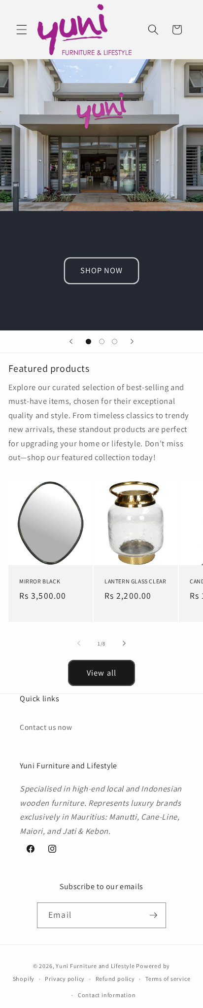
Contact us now (46, 727)
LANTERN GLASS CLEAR (135, 581)
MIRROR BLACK (39, 581)
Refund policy (115, 978)
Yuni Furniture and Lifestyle (95, 966)
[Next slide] (132, 342)
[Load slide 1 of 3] (88, 341)
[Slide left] (79, 643)
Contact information (107, 995)
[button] (22, 29)
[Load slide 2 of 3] (101, 341)
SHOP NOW (101, 270)
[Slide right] (124, 643)
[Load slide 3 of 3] (114, 341)
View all (101, 672)
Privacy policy (65, 978)
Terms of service (167, 978)
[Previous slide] (71, 342)
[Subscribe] (153, 915)
